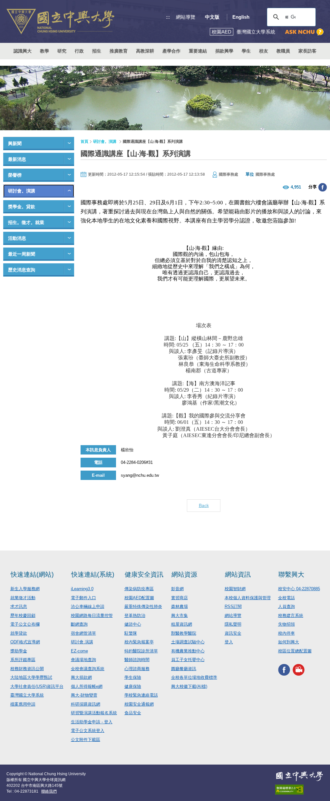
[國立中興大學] (60, 21)
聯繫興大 (291, 574)
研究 (61, 51)
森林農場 (179, 606)
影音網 (177, 588)
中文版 (212, 17)
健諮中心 (132, 624)
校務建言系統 (290, 615)
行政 (79, 51)
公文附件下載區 (85, 739)
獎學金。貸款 (21, 206)
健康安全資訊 (144, 574)
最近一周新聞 (21, 254)
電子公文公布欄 (25, 624)
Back (204, 505)
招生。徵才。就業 (26, 222)
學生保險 (132, 677)
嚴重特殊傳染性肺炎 (143, 606)
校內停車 (286, 633)
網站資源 (184, 574)
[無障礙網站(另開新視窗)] (299, 790)
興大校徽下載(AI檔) (189, 686)
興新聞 (15, 143)
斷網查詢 (79, 624)
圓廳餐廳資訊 (183, 668)
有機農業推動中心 (188, 651)
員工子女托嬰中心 (188, 659)
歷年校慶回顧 (22, 615)
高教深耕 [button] (145, 51)
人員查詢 (286, 606)
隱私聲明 (233, 624)
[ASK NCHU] (304, 32)
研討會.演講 (82, 642)
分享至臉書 (322, 187)
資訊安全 (233, 633)
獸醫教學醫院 (183, 633)
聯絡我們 (49, 791)
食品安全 (132, 712)
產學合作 (171, 51)
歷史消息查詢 (21, 269)
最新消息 (17, 159)
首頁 (84, 141)
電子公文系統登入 (87, 730)
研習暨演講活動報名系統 (94, 712)
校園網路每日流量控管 (92, 615)
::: (168, 17)
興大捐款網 (81, 677)
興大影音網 (299, 670)
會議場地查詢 (83, 659)
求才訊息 (18, 606)
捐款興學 (224, 51)
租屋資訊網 (181, 624)
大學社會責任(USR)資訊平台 (36, 686)
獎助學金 (18, 651)
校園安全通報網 (139, 704)
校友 (263, 51)
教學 (44, 51)
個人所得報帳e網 (86, 686)
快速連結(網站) (32, 574)
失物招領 (286, 624)
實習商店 (179, 597)
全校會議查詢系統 (87, 668)
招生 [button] (96, 51)
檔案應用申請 (22, 704)
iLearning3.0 (82, 588)
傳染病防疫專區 (139, 588)
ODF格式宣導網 (25, 642)
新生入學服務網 (25, 588)
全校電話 (286, 597)
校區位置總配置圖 (295, 651)
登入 (229, 642)
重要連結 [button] (198, 51)
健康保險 (132, 686)
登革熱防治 (134, 615)
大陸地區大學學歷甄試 (31, 677)
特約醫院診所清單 (141, 651)
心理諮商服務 (137, 668)
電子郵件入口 (83, 597)
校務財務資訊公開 (27, 668)
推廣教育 (119, 51)
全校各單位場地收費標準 (194, 677)
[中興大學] (299, 776)
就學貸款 (18, 633)
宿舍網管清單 (83, 633)
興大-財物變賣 (84, 695)
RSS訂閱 (233, 606)
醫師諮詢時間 (137, 659)
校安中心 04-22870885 (299, 588)
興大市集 (179, 615)
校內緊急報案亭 (139, 642)
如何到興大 (288, 642)
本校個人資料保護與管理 (248, 597)
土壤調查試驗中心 (188, 642)
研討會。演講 (21, 190)
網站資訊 (238, 574)
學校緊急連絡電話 (141, 695)
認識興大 (23, 51)
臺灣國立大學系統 (27, 695)
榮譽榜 (15, 175)
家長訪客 (307, 51)
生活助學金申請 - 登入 (91, 721)
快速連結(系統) (92, 574)
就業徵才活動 (22, 597)
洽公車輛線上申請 (87, 606)
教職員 (283, 51)
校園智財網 (235, 588)
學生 (246, 51)
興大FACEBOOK (284, 670)
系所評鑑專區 (22, 659)
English (240, 17)
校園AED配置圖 (139, 597)
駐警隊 (130, 633)
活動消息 (17, 238)
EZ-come (79, 651)
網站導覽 (185, 17)
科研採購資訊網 (85, 704)
